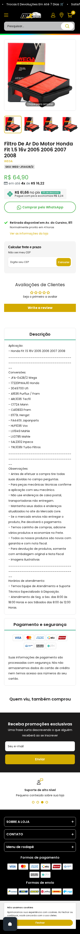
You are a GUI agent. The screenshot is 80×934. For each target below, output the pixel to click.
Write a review (40, 307)
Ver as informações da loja (29, 233)
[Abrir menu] (6, 15)
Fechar (40, 922)
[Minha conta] (53, 15)
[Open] (10, 924)
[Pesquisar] (67, 26)
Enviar (40, 759)
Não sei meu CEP (19, 252)
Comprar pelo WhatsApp (42, 207)
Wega (8, 161)
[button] (71, 15)
